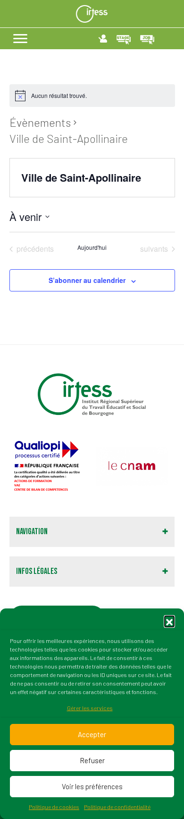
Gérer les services (90, 708)
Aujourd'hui (92, 247)
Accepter (92, 734)
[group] (49, 466)
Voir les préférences (92, 786)
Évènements (40, 122)
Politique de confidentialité (117, 806)
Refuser (92, 760)
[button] (169, 620)
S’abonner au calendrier (87, 280)
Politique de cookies (54, 806)
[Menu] (20, 39)
